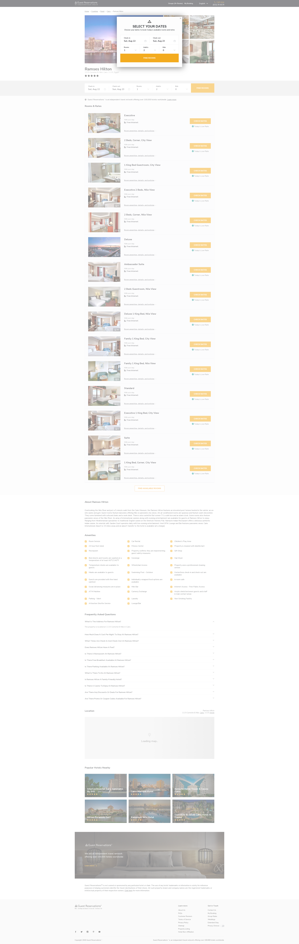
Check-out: (157, 38)
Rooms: (126, 47)
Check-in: (127, 38)
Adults (145, 47)
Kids (164, 47)
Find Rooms (149, 58)
